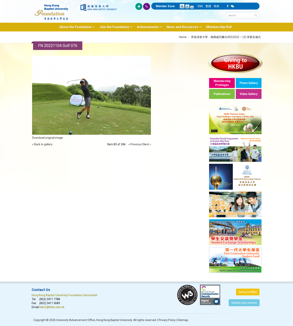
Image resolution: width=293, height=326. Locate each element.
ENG (200, 6)
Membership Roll (219, 27)
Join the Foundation (114, 27)
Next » (147, 144)
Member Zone (165, 6)
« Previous (134, 144)
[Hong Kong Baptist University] (98, 7)
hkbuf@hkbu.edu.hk (51, 307)
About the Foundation (75, 27)
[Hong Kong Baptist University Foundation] (55, 10)
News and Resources (183, 27)
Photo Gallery (249, 83)
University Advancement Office (75, 320)
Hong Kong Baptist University (114, 320)
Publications (222, 94)
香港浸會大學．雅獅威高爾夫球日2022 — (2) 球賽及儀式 (226, 37)
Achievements (148, 27)
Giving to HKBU (248, 292)
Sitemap (182, 320)
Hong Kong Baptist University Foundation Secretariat (64, 295)
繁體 (208, 6)
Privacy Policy (167, 320)
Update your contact (244, 302)
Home (183, 37)
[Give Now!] (235, 63)
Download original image (47, 137)
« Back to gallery (42, 144)
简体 (216, 6)
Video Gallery (249, 94)
